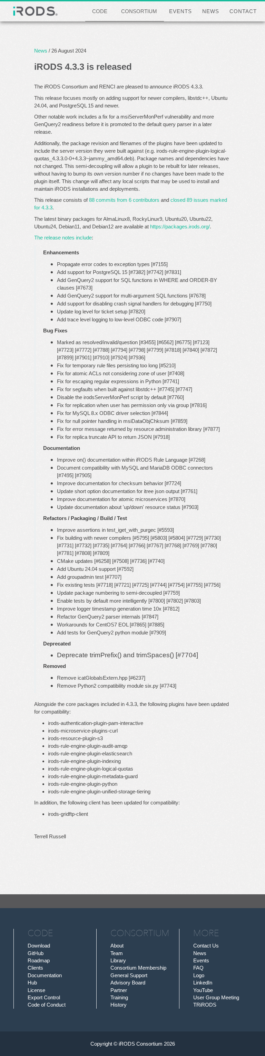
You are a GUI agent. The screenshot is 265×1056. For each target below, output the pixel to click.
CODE (99, 11)
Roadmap (39, 960)
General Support (128, 975)
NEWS (210, 11)
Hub (32, 983)
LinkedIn (202, 983)
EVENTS (180, 11)
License (36, 990)
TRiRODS (204, 1005)
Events (201, 960)
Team (116, 953)
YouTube (203, 990)
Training (119, 997)
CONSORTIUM (139, 11)
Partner (118, 990)
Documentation (45, 975)
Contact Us (206, 946)
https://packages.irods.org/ (180, 226)
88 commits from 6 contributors (124, 200)
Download (39, 946)
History (118, 1005)
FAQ (198, 968)
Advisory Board (127, 983)
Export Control (44, 997)
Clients (35, 968)
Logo (198, 975)
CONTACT (243, 11)
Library (118, 960)
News (40, 51)
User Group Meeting (216, 997)
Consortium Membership (138, 968)
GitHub (35, 953)
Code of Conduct (47, 1005)
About (117, 946)
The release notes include (63, 238)
